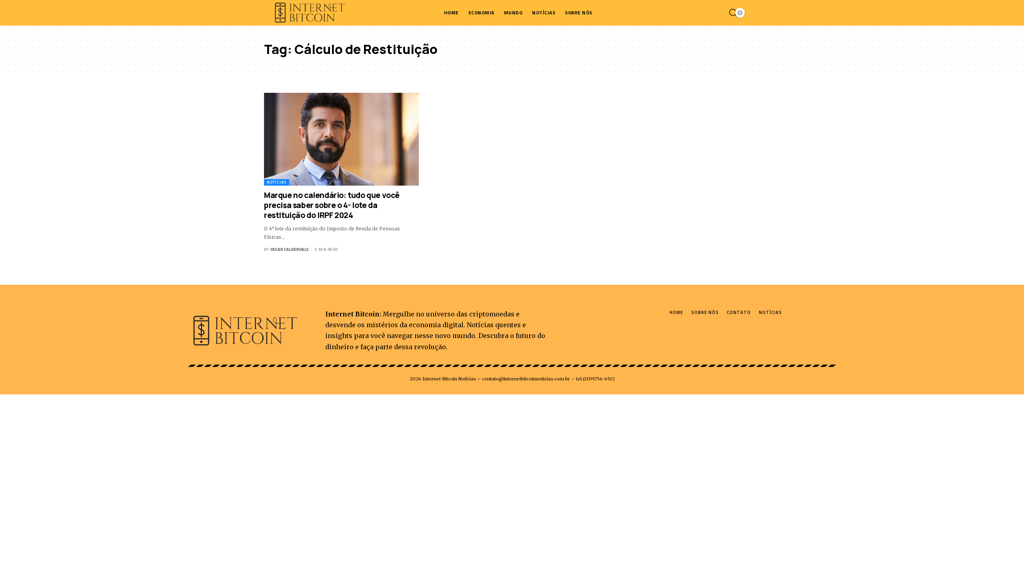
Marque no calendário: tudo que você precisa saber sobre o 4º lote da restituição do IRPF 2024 (332, 205)
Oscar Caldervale (289, 249)
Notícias (276, 182)
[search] (731, 13)
